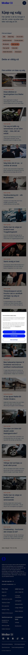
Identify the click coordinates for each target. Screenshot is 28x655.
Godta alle (14, 331)
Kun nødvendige (14, 335)
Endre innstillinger (14, 339)
